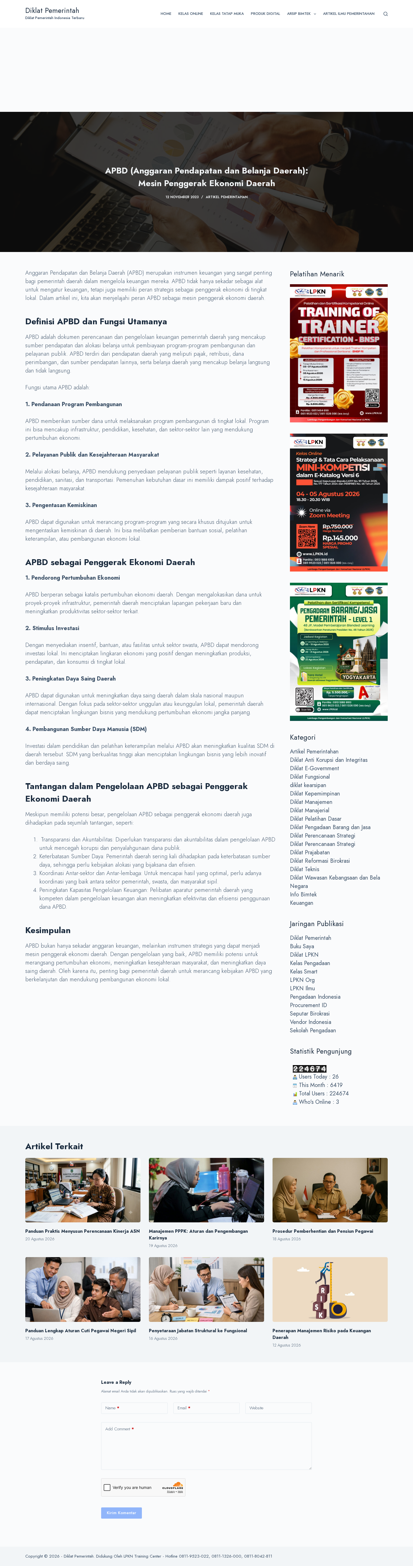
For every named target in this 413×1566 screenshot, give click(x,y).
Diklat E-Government (314, 768)
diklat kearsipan (308, 785)
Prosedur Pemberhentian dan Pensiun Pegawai (323, 1231)
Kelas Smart (303, 972)
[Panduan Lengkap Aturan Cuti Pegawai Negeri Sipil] (82, 1289)
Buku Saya (302, 946)
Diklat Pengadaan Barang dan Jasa (330, 827)
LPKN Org (302, 980)
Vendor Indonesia (310, 1022)
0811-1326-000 (226, 1556)
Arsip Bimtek (299, 13)
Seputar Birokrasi (310, 1014)
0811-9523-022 (194, 1556)
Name (112, 1408)
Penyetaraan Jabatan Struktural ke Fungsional (198, 1330)
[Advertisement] (206, 70)
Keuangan (301, 903)
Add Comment (119, 1429)
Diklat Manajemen (311, 802)
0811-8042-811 (258, 1556)
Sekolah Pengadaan (313, 1030)
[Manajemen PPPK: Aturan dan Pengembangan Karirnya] (206, 1190)
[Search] (386, 14)
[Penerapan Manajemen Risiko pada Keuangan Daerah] (330, 1289)
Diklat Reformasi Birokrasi (320, 861)
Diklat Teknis (304, 869)
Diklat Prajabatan (310, 852)
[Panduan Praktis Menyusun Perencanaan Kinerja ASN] (82, 1190)
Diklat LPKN (304, 955)
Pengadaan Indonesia (315, 997)
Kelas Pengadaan (310, 963)
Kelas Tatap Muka (227, 13)
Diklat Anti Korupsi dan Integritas (328, 760)
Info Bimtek (303, 894)
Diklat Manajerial (309, 810)
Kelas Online (190, 13)
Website (256, 1408)
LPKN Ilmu (302, 988)
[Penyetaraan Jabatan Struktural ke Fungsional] (206, 1289)
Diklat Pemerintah (52, 10)
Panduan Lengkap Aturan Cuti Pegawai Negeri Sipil (80, 1330)
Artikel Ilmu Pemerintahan (349, 13)
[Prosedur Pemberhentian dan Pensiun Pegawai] (330, 1190)
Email (184, 1408)
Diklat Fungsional (310, 777)
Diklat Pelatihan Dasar (315, 819)
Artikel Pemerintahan (227, 197)
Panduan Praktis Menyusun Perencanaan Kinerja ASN (82, 1231)
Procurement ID (308, 1005)
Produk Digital (265, 13)
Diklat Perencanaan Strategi (322, 836)
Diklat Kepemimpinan (315, 794)
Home (166, 13)
